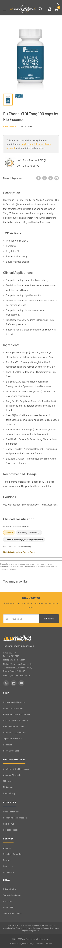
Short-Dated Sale (11, 750)
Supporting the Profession (15, 817)
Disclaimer (8, 901)
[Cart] (56, 9)
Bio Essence (9, 126)
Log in (24, 144)
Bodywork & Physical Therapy (16, 714)
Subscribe (49, 618)
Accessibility (8, 907)
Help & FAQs (8, 823)
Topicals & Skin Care (12, 738)
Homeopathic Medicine (13, 726)
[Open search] (40, 9)
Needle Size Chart (11, 811)
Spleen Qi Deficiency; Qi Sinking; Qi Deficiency (24, 539)
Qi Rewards (8, 781)
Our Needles (8, 872)
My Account (8, 787)
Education (7, 744)
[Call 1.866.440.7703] (58, 4)
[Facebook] (6, 683)
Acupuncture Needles (13, 708)
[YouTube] (21, 683)
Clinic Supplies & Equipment (15, 720)
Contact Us (8, 866)
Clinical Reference (11, 830)
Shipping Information (12, 854)
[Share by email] (56, 178)
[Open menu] (4, 9)
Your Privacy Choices (12, 913)
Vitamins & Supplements (14, 732)
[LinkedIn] (14, 683)
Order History (9, 793)
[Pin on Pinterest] (44, 178)
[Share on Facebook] (38, 178)
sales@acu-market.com (14, 659)
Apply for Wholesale (12, 775)
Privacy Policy (9, 889)
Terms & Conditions (12, 895)
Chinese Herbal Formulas (14, 702)
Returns (6, 860)
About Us (7, 848)
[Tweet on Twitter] (50, 178)
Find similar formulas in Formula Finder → (20, 552)
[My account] (49, 9)
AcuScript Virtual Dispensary (16, 769)
